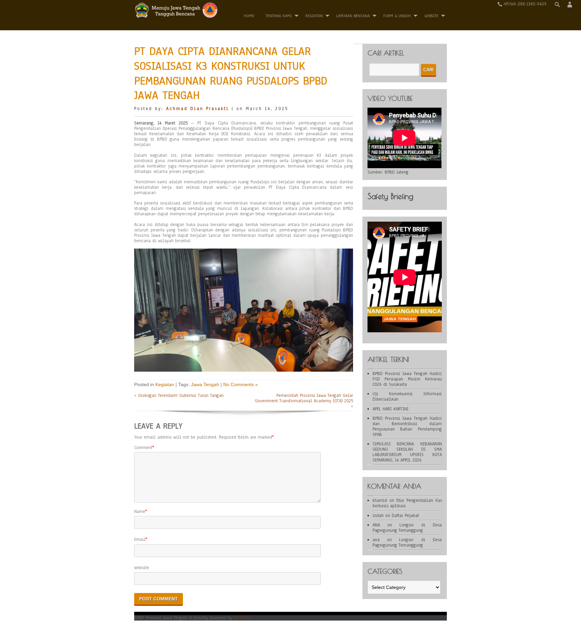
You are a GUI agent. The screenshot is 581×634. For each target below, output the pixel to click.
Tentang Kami (279, 15)
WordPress (243, 618)
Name (139, 511)
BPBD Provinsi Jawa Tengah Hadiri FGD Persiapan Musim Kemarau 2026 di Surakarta (407, 379)
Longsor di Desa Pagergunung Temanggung (407, 527)
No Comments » (240, 384)
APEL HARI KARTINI (391, 409)
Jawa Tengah (205, 384)
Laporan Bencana (353, 15)
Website (141, 567)
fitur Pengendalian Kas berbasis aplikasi (407, 503)
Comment (143, 447)
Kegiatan (314, 15)
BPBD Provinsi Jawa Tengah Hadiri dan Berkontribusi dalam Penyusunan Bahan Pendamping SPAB (407, 426)
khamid (380, 500)
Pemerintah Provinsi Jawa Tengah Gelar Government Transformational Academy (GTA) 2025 (304, 398)
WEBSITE (431, 15)
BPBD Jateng (397, 172)
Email (140, 539)
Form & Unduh (397, 15)
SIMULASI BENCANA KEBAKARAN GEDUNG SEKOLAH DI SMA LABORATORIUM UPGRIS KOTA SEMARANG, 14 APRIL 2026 (407, 452)
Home (249, 15)
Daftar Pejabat (405, 516)
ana (376, 540)
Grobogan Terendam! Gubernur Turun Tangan (181, 396)
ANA (376, 525)
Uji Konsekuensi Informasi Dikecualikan (407, 396)
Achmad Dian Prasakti (197, 109)
